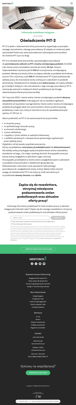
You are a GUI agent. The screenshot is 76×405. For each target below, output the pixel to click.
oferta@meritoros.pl (38, 350)
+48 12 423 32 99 (38, 337)
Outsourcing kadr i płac (38, 304)
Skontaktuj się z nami (38, 373)
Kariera (38, 319)
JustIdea (34, 393)
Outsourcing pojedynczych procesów (38, 284)
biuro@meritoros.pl (38, 344)
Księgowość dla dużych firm (38, 278)
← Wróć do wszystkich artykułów (38, 249)
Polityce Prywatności (45, 238)
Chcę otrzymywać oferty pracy (22, 224)
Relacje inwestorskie (38, 322)
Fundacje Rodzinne (38, 307)
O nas (38, 317)
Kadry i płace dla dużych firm (38, 281)
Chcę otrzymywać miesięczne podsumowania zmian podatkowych (33, 221)
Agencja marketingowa (39, 393)
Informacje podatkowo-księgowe (38, 32)
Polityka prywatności (38, 325)
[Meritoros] (7, 3)
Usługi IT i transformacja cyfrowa (38, 286)
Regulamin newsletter (38, 328)
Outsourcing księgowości (38, 301)
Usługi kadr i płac (38, 299)
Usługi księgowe (38, 296)
